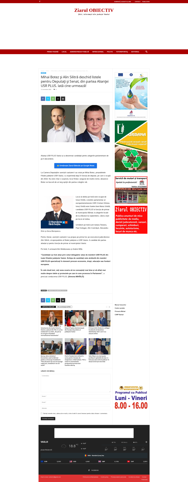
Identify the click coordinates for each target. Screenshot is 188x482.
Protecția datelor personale (118, 477)
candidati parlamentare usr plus (57, 290)
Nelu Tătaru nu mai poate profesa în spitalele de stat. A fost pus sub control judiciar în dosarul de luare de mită (99, 359)
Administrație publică (79, 52)
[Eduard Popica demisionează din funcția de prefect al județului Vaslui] (75, 318)
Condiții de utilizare (134, 477)
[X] (48, 99)
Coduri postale (120, 308)
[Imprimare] (63, 99)
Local (64, 52)
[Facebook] (40, 1)
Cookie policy (104, 477)
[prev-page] (107, 307)
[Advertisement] (94, 33)
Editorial (135, 52)
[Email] (58, 99)
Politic (110, 52)
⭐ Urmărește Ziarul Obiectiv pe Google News (75, 166)
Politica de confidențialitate (90, 477)
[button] (146, 51)
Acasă (42, 71)
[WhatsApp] (53, 99)
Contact (137, 1)
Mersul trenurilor (120, 305)
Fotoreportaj (122, 52)
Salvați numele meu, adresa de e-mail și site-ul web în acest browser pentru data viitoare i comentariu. (75, 413)
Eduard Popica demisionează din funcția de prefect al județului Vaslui (74, 330)
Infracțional (98, 52)
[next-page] (109, 307)
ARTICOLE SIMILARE (48, 307)
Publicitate (146, 1)
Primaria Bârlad (120, 311)
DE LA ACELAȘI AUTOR (63, 307)
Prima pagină (52, 52)
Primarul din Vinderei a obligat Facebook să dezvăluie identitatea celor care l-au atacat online (99, 330)
